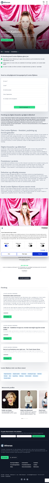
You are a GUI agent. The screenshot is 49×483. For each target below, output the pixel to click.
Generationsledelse (26, 466)
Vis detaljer (43, 250)
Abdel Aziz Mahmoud (26, 410)
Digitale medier (16, 373)
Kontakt (5, 457)
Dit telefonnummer (7, 89)
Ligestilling (15, 375)
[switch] (18, 246)
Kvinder (5, 375)
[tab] (22, 418)
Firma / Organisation (7, 94)
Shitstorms (35, 375)
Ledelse (35, 464)
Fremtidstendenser (26, 464)
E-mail (5, 85)
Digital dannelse (7, 373)
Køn (10, 375)
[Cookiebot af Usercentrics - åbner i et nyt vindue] (42, 228)
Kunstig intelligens (14, 462)
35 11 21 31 (13, 457)
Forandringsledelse (14, 464)
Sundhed (36, 462)
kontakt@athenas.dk (32, 474)
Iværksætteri (25, 462)
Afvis (9, 253)
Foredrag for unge (32, 373)
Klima (11, 466)
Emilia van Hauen (7, 410)
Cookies (2, 476)
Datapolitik (7, 476)
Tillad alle (40, 253)
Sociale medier (7, 378)
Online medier (28, 375)
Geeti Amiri (42, 410)
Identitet (39, 373)
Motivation (36, 466)
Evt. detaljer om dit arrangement (10, 98)
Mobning (21, 375)
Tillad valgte (24, 253)
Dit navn (5, 81)
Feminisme (24, 373)
